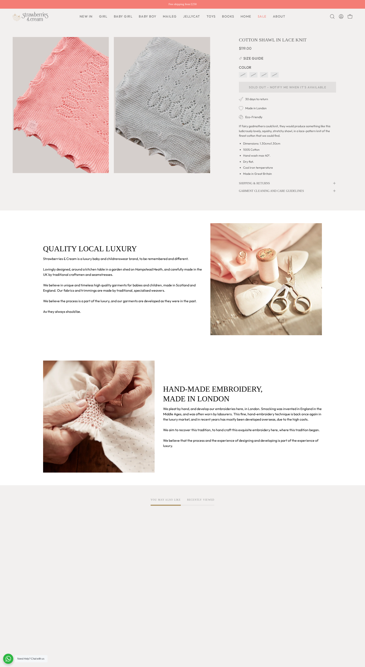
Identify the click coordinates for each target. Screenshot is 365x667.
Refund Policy (111, 577)
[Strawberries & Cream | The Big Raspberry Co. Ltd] (31, 16)
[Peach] (243, 75)
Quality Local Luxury (58, 563)
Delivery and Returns (174, 563)
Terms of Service (113, 556)
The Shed (50, 596)
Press (47, 617)
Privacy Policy (111, 563)
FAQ (161, 556)
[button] (147, 16)
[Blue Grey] (253, 75)
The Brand (51, 556)
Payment (165, 570)
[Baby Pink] (264, 75)
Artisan (48, 570)
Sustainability (53, 603)
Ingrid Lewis (52, 589)
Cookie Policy (111, 570)
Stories (48, 624)
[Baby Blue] (275, 75)
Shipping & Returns (254, 183)
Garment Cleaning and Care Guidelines (271, 191)
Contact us (166, 577)
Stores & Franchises (57, 610)
